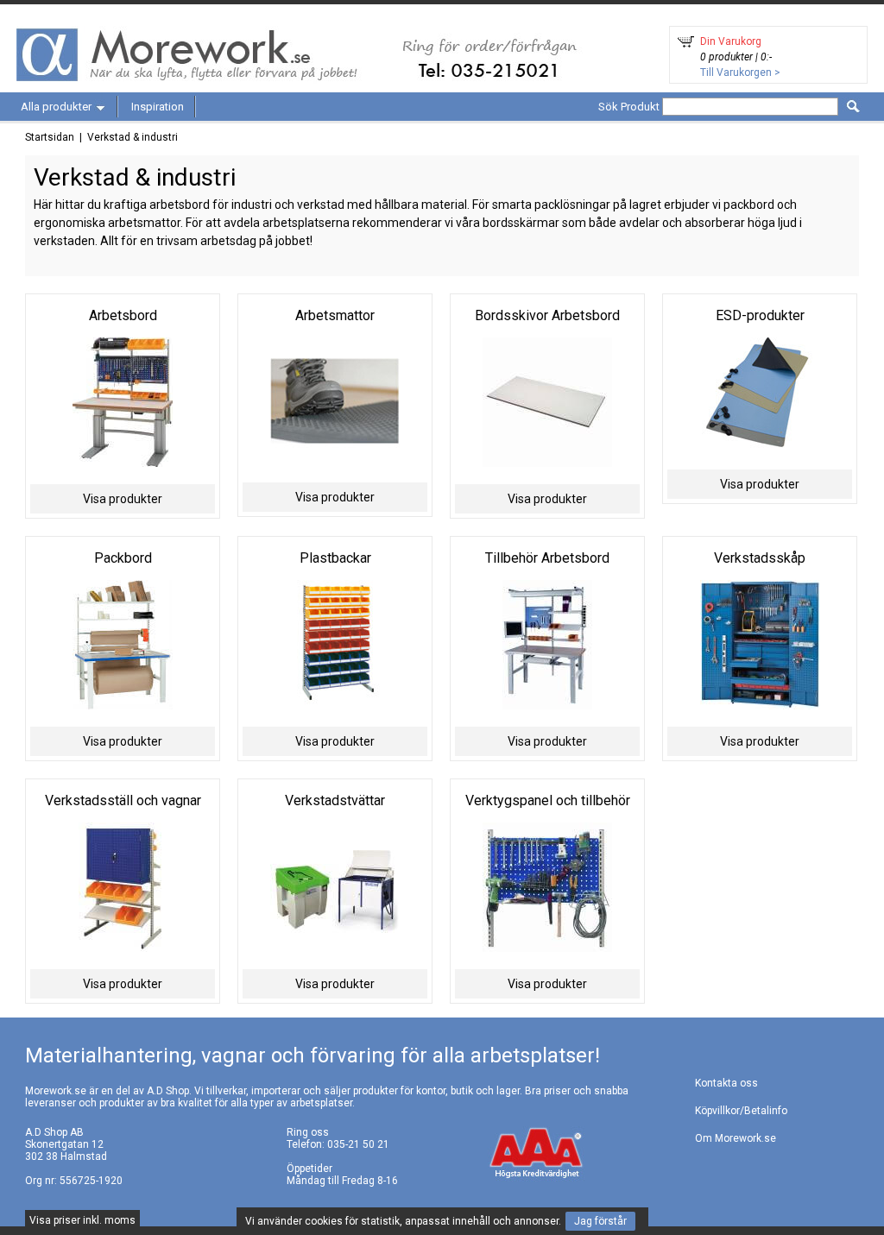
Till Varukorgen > (740, 72)
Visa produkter (122, 499)
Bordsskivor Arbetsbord (547, 315)
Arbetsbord (123, 315)
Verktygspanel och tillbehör (547, 800)
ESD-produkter (760, 315)
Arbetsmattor (335, 315)
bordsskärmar (521, 223)
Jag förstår (600, 1221)
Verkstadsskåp (759, 558)
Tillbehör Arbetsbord (547, 558)
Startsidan (49, 137)
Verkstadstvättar (335, 800)
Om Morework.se (735, 1138)
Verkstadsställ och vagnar (123, 800)
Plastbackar (335, 558)
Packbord (123, 558)
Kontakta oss (726, 1083)
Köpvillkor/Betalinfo (741, 1111)
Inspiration (157, 106)
